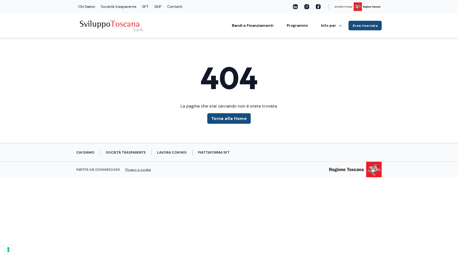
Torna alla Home (229, 118)
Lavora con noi (172, 152)
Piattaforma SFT (214, 152)
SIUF (157, 6)
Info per (328, 25)
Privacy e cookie (138, 169)
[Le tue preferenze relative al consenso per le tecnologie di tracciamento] (8, 249)
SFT (145, 6)
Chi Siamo (86, 6)
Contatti (174, 6)
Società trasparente (118, 6)
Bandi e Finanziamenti (252, 25)
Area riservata (365, 25)
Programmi (297, 25)
